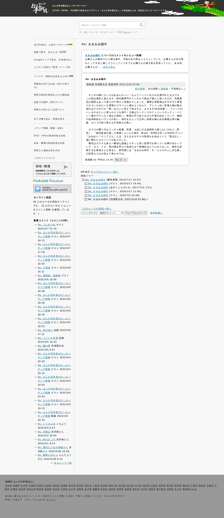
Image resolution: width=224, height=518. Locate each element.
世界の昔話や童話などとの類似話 (51, 95)
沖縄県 (170, 489)
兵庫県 (14, 489)
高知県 (104, 489)
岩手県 (24, 486)
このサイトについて (44, 158)
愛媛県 (96, 489)
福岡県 (112, 489)
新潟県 (122, 486)
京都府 (210, 486)
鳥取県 (40, 489)
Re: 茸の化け (45, 330)
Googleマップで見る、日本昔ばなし (53, 60)
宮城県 (32, 486)
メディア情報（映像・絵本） (49, 128)
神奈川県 (113, 486)
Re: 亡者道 (44, 267)
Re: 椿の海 (44, 345)
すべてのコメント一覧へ (105, 171)
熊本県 (136, 489)
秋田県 (40, 486)
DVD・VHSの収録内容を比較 (49, 136)
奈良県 (22, 489)
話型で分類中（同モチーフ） (49, 102)
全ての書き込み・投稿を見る (49, 119)
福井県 (146, 486)
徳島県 (80, 489)
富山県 (130, 486)
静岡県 (178, 486)
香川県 (88, 489)
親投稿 (164, 88)
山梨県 (154, 486)
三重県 (194, 486)
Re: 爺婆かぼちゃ (48, 455)
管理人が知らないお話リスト (49, 109)
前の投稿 (140, 88)
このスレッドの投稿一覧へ (96, 208)
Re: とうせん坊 (47, 424)
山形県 (48, 486)
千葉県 (96, 486)
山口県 (72, 489)
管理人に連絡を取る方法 (47, 150)
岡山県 (56, 489)
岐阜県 (170, 486)
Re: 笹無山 (44, 431)
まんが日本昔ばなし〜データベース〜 (69, 6)
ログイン (51, 500)
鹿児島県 (161, 489)
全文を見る (109, 67)
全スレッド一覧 (63, 463)
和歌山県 (31, 489)
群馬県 (80, 486)
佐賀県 (120, 489)
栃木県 (72, 486)
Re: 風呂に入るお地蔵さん (53, 447)
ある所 (178, 489)
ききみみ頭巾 (92, 55)
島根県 (48, 489)
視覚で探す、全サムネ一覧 (48, 52)
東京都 (104, 486)
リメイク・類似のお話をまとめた (51, 76)
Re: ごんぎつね (47, 224)
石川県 (138, 486)
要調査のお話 (190, 489)
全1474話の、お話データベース (51, 45)
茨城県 (64, 486)
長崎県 (128, 489)
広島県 (64, 489)
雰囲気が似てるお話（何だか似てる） (51, 85)
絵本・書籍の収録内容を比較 (49, 143)
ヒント (127, 32)
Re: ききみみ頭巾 (95, 179)
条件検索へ (156, 212)
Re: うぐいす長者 (48, 338)
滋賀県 (202, 486)
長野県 (162, 486)
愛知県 (186, 486)
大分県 (143, 489)
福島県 (56, 486)
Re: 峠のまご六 (47, 439)
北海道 (8, 486)
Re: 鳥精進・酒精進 (49, 275)
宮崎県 (151, 489)
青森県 (16, 486)
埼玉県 (88, 486)
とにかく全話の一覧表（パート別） (53, 67)
